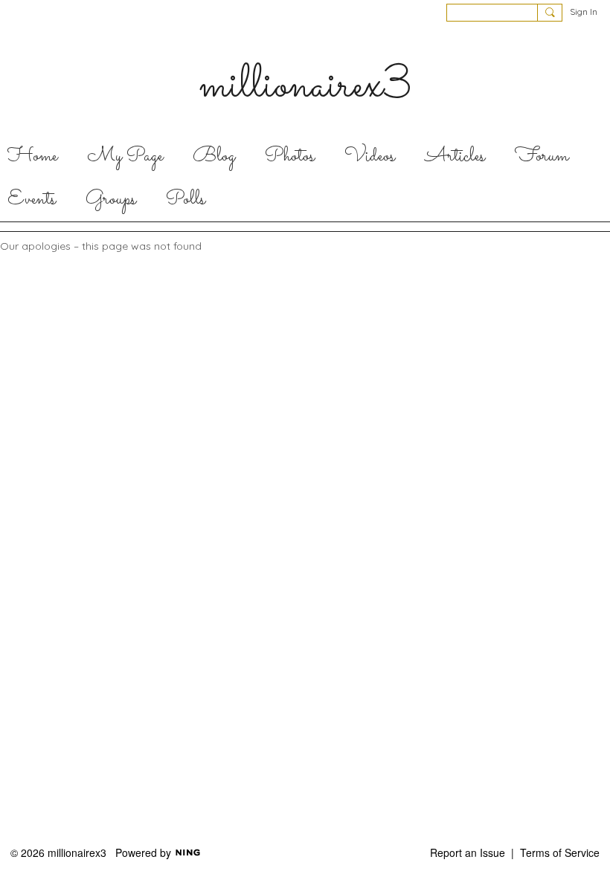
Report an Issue (467, 852)
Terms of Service (560, 852)
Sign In (583, 11)
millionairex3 (305, 86)
